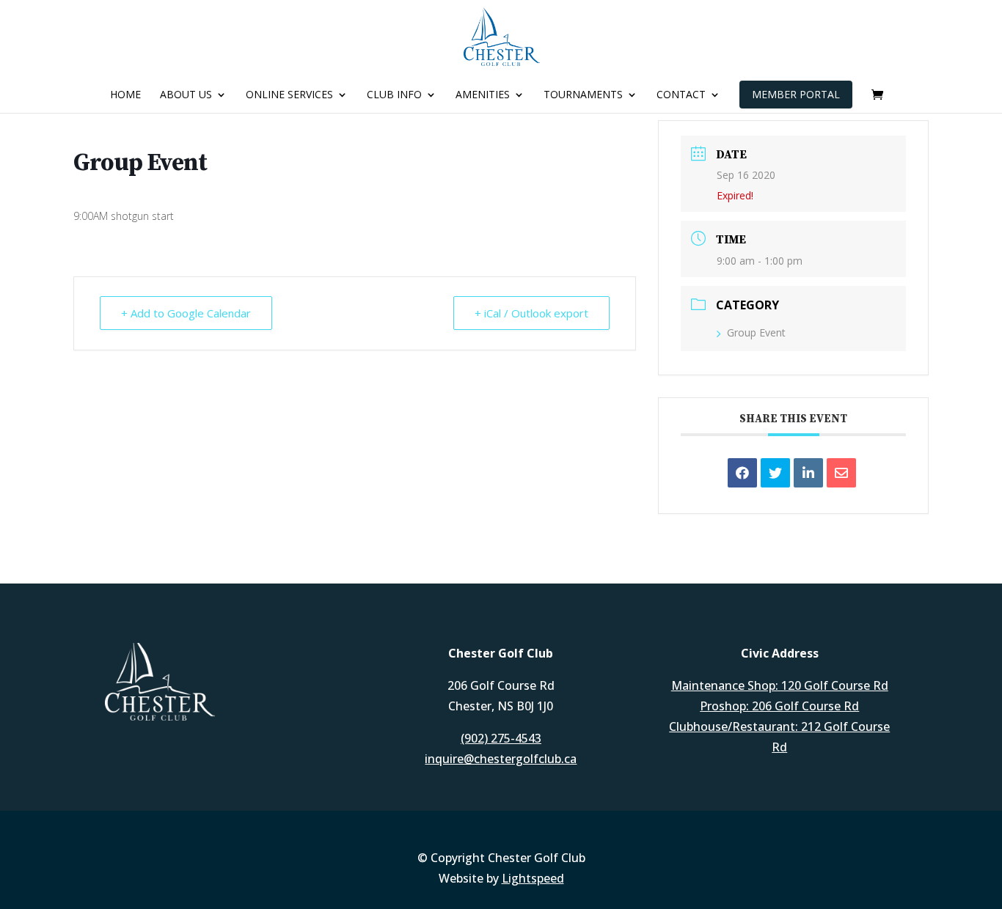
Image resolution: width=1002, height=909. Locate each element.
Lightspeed (533, 878)
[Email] (841, 472)
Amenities (483, 95)
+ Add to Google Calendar (186, 313)
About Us (186, 95)
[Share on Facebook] (742, 472)
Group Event (756, 332)
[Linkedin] (808, 472)
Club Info (394, 95)
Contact (681, 95)
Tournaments (583, 95)
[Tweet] (775, 472)
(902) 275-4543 (501, 738)
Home (125, 95)
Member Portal (796, 94)
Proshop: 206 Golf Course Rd (779, 706)
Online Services (289, 95)
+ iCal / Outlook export (531, 313)
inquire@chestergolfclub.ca (501, 759)
